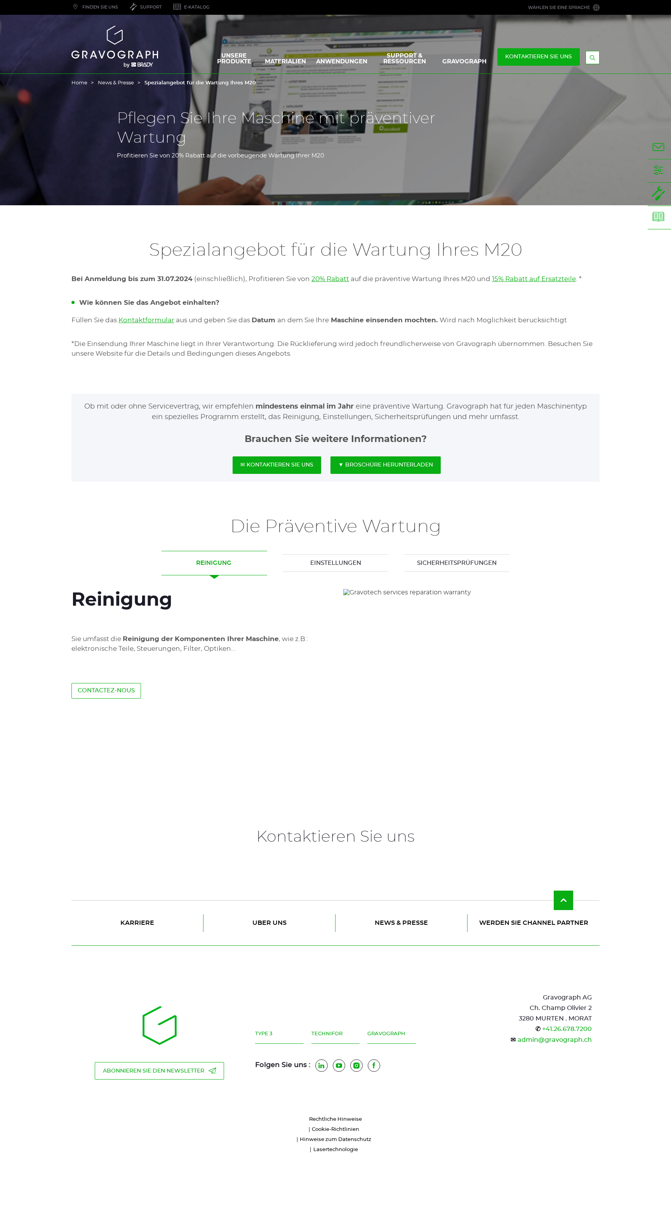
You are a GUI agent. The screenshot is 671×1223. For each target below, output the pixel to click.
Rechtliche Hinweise (335, 1119)
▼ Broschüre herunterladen (385, 465)
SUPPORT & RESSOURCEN (404, 59)
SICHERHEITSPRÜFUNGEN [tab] (457, 563)
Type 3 (263, 1033)
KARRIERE (137, 923)
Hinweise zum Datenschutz (335, 1139)
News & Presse (116, 83)
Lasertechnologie (335, 1149)
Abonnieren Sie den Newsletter (153, 1071)
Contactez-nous (106, 691)
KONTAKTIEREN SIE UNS (538, 56)
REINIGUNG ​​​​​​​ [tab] (214, 563)
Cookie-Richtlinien (335, 1129)
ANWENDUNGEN (341, 62)
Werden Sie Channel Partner (533, 923)
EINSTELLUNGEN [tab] (335, 563)
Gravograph (386, 1033)
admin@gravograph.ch (555, 1040)
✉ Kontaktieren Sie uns (276, 465)
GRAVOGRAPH (464, 62)
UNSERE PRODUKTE (234, 59)
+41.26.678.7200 (567, 1029)
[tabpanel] (335, 676)
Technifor (326, 1033)
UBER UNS (269, 923)
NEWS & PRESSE (401, 923)
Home (79, 83)
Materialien (285, 62)
